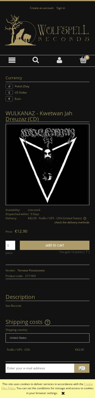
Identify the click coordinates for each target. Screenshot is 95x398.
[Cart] (83, 60)
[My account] (59, 60)
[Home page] (47, 30)
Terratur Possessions (31, 270)
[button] (12, 60)
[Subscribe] (81, 368)
